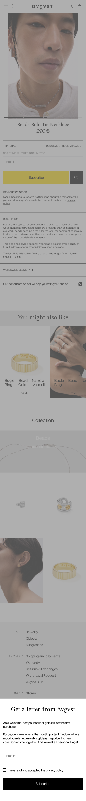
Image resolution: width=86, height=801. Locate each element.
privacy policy (54, 770)
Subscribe (43, 784)
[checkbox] (4, 770)
